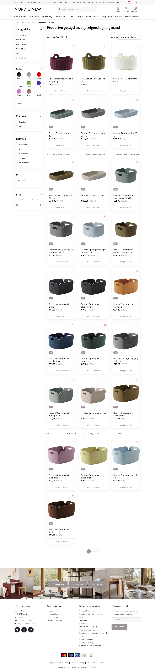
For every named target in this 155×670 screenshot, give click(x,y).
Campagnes (106, 17)
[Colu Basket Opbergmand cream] (126, 59)
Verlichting (47, 17)
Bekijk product (61, 91)
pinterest (98, 584)
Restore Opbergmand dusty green (59, 414)
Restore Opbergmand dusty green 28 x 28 (123, 196)
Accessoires (60, 17)
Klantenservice (132, 17)
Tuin (71, 17)
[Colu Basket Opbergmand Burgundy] (61, 59)
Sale (96, 17)
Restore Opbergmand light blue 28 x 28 (93, 251)
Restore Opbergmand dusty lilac (59, 476)
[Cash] (84, 655)
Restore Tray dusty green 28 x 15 (60, 134)
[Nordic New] (28, 9)
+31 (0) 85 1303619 (24, 620)
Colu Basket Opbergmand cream (125, 80)
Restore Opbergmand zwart (59, 305)
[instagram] (24, 629)
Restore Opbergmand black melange (91, 305)
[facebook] (17, 629)
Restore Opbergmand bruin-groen (123, 414)
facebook (59, 584)
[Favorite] (73, 325)
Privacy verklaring (77, 663)
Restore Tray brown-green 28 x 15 (61, 196)
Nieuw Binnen (20, 17)
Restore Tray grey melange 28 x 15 (93, 134)
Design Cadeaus (83, 17)
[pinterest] (31, 629)
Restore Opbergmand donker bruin (59, 530)
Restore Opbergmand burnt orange (123, 305)
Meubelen (34, 17)
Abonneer (119, 627)
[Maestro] (71, 655)
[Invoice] (91, 655)
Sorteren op (113, 37)
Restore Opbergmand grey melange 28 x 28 (61, 251)
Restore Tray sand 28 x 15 (92, 195)
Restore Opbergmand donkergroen (91, 359)
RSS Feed (101, 663)
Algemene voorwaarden (59, 663)
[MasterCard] (64, 655)
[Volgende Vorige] (98, 551)
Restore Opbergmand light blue (125, 476)
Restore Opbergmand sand (93, 413)
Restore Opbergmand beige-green (91, 476)
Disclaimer (91, 663)
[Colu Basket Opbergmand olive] (93, 59)
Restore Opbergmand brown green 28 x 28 (123, 251)
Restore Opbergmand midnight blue (59, 359)
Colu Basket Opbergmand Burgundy (61, 80)
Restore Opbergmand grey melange (125, 359)
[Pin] (77, 655)
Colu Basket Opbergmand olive (93, 80)
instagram (79, 584)
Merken (118, 17)
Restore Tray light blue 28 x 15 (126, 134)
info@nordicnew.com (25, 624)
